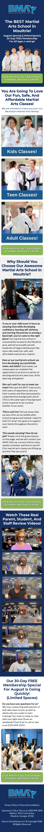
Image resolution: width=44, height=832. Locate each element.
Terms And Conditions (29, 805)
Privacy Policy (11, 805)
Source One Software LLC (13, 821)
